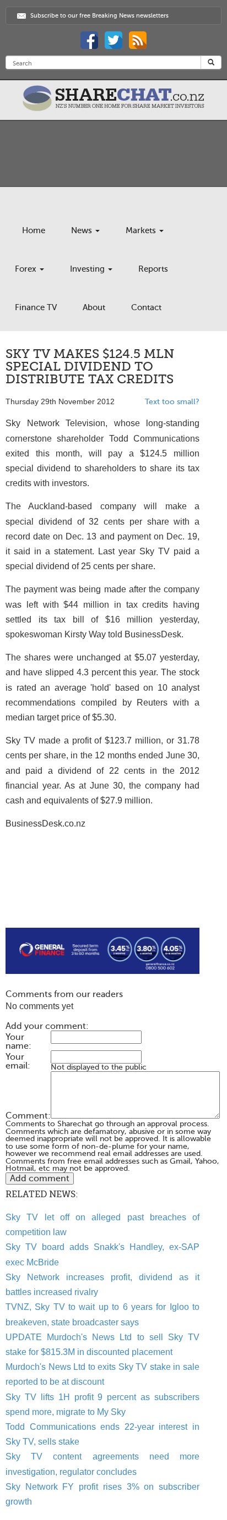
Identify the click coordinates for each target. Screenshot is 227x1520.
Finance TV (36, 307)
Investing (88, 269)
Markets (142, 230)
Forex (27, 269)
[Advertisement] (102, 892)
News (82, 230)
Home (33, 230)
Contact (146, 307)
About (94, 307)
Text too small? (172, 402)
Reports (153, 269)
